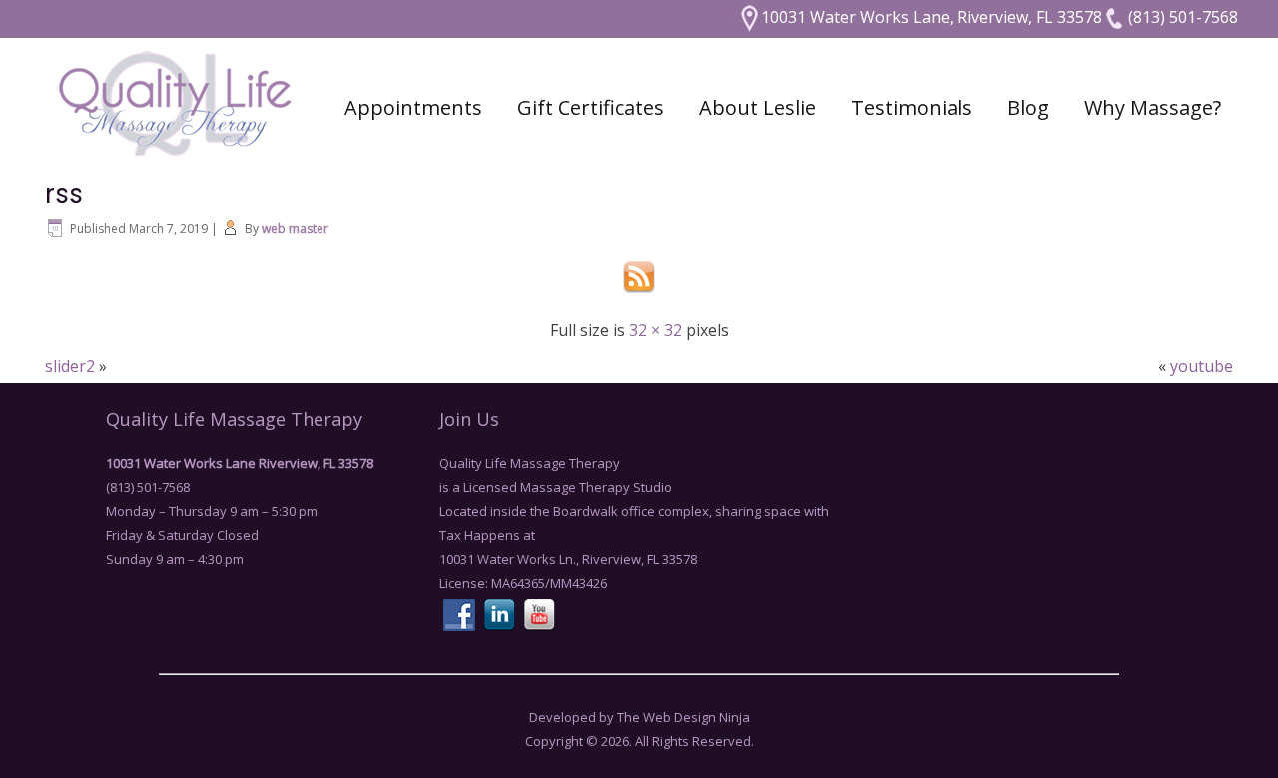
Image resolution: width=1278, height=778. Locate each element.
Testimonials (911, 107)
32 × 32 (655, 330)
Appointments (413, 107)
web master (295, 228)
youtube (1201, 366)
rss (64, 194)
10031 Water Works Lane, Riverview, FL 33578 (931, 17)
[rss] (639, 294)
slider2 (70, 366)
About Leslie (757, 107)
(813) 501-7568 (1181, 17)
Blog (1028, 107)
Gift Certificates (590, 107)
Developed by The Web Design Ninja (639, 717)
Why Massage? (1152, 107)
